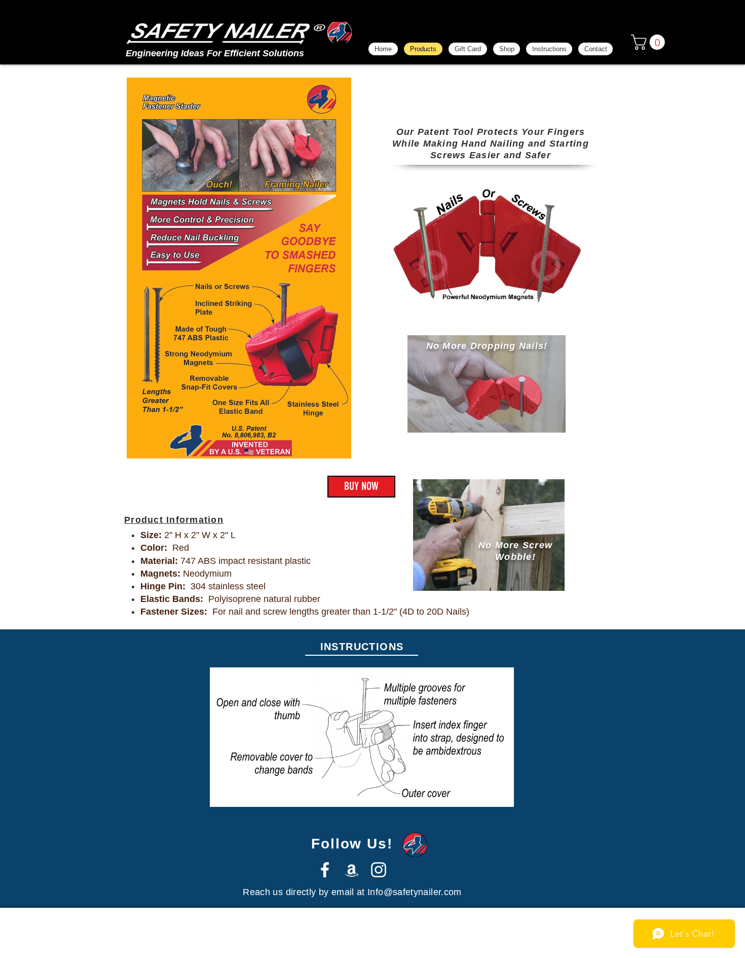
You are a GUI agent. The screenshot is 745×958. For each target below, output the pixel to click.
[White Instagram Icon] (378, 870)
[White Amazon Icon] (352, 870)
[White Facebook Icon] (325, 870)
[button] (649, 42)
